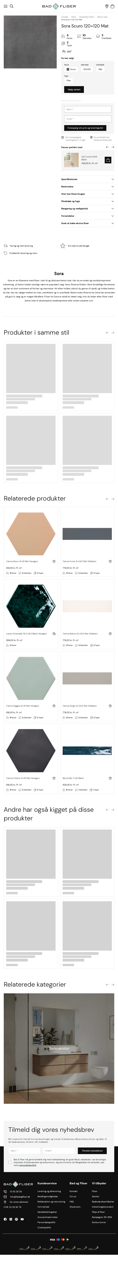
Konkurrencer (99, 1222)
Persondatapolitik (46, 1222)
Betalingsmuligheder (48, 1196)
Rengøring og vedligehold (74, 208)
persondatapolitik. (28, 1165)
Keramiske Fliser (86, 17)
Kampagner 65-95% (102, 1217)
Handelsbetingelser (47, 1212)
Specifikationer (69, 179)
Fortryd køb (43, 1206)
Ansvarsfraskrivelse (48, 1217)
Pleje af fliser (98, 1212)
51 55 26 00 (16, 1191)
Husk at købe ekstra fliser (75, 223)
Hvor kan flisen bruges (73, 194)
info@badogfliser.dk (20, 1196)
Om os (73, 1196)
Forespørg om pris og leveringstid (85, 128)
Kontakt (74, 1191)
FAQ (72, 1201)
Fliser (73, 17)
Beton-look (102, 17)
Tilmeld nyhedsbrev (92, 1150)
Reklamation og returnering (51, 1201)
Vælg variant (74, 89)
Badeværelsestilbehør (103, 1201)
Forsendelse (67, 216)
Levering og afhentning (49, 1191)
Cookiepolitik (44, 1227)
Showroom (75, 1206)
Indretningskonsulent (103, 1206)
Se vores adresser (19, 1202)
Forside (64, 17)
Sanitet (95, 1196)
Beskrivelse (67, 186)
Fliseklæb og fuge (70, 201)
